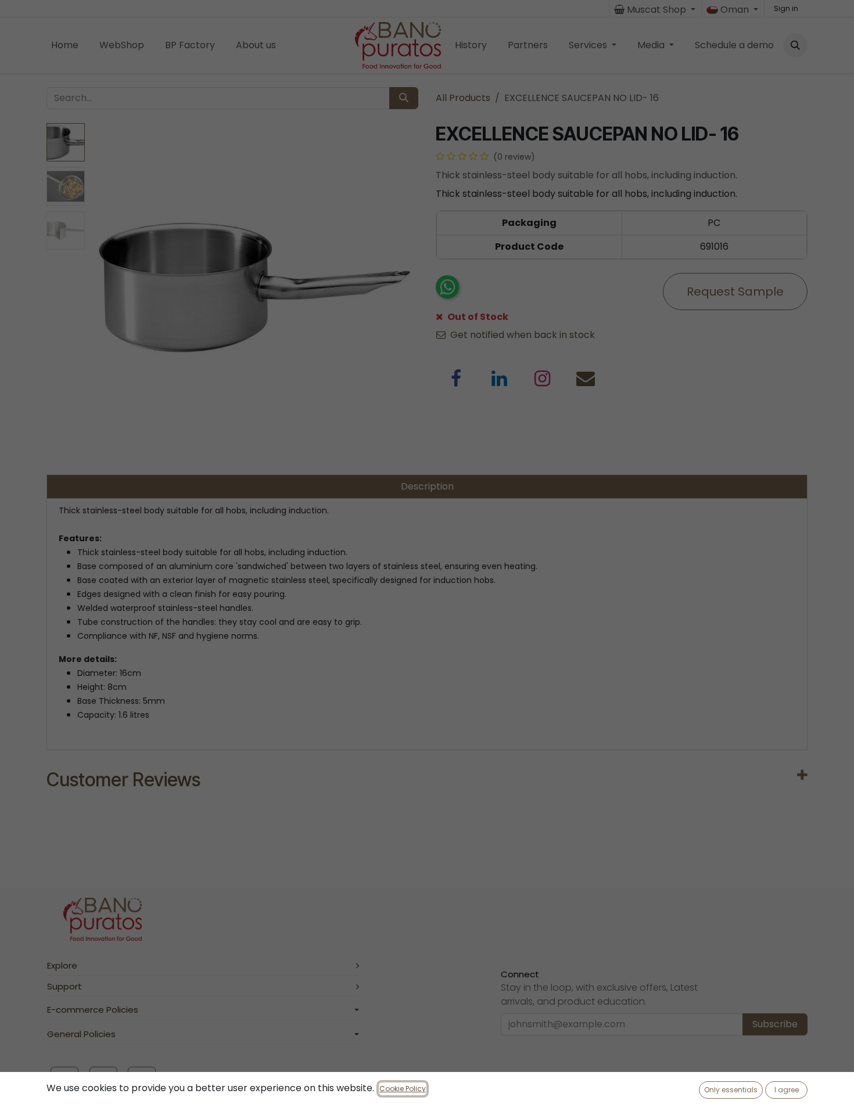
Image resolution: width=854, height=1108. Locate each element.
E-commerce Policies (92, 1009)
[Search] (403, 98)
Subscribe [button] (775, 1024)
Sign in (786, 8)
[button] (795, 45)
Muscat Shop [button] (656, 9)
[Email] (585, 378)
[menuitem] (64, 45)
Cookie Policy (402, 1088)
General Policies (81, 1034)
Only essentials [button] (731, 1090)
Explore (62, 965)
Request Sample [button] (735, 291)
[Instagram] (542, 378)
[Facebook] (456, 378)
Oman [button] (734, 9)
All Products (463, 98)
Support (64, 986)
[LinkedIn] (499, 378)
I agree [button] (786, 1090)
